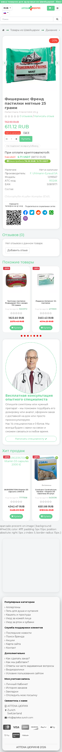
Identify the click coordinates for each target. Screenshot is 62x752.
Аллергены (13, 607)
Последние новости (19, 632)
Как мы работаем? (17, 662)
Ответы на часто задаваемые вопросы (30, 666)
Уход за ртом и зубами (20, 622)
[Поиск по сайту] (57, 19)
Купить (25, 138)
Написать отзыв (44, 116)
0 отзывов (26, 116)
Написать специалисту (30, 438)
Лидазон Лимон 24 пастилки (46, 302)
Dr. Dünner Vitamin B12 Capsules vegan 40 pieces (46, 491)
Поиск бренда (15, 636)
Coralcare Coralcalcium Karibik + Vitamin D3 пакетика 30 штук (16, 492)
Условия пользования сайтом (25, 673)
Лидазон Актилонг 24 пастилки (16, 302)
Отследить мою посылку (21, 695)
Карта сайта (13, 644)
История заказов (16, 687)
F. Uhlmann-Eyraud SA (43, 173)
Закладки (12, 691)
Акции (10, 640)
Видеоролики (15, 669)
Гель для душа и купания (22, 610)
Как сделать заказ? (18, 658)
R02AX (53, 180)
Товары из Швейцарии (25, 30)
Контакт (11, 647)
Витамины (17, 485)
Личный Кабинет (17, 684)
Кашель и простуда (18, 614)
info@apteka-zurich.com (20, 717)
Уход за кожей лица (18, 618)
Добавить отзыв (17, 250)
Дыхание (51, 30)
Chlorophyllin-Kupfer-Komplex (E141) (27, 196)
